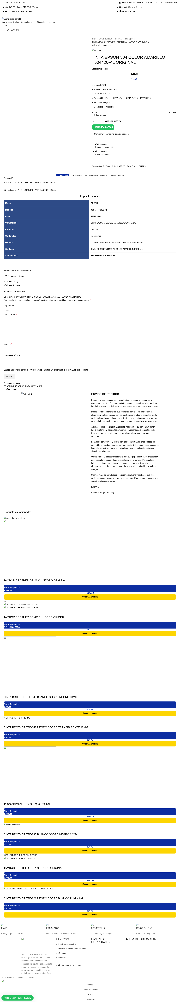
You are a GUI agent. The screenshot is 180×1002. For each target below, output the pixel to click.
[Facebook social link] (93, 172)
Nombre (8, 344)
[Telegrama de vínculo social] (105, 172)
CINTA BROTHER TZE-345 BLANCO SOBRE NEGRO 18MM (40, 697)
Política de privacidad (67, 944)
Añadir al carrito (113, 121)
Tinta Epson (129, 39)
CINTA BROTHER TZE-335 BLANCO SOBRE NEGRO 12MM (40, 834)
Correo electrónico (12, 355)
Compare (62, 953)
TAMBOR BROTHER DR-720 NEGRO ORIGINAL (33, 867)
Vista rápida (13, 575)
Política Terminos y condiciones (72, 949)
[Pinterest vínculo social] (99, 172)
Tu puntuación (10, 306)
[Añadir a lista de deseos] (20, 575)
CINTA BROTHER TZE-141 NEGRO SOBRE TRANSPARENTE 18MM (46, 727)
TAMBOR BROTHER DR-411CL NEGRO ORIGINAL (35, 617)
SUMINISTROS (106, 39)
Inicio (94, 39)
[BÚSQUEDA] (130, 22)
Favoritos (62, 957)
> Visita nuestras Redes (14, 276)
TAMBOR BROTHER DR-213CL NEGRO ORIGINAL (35, 580)
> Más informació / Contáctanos (17, 270)
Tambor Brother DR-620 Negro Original (27, 803)
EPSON (106, 166)
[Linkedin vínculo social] (102, 172)
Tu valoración (10, 315)
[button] (90, 597)
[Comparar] (7, 575)
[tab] (62, 175)
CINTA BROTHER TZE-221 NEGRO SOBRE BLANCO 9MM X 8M (43, 898)
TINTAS (118, 39)
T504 (93, 210)
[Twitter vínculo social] (96, 172)
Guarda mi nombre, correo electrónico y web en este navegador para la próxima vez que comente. (46, 370)
